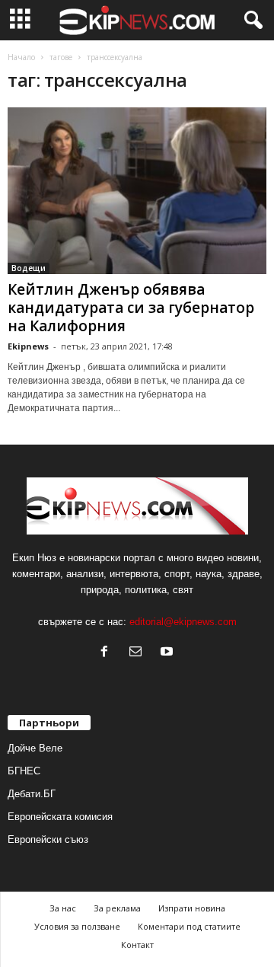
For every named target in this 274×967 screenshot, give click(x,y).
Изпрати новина (191, 908)
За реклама (117, 908)
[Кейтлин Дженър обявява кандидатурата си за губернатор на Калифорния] (137, 190)
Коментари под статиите (189, 926)
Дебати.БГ (32, 793)
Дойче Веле (35, 748)
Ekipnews (28, 346)
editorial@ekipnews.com (183, 621)
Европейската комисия (60, 816)
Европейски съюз (48, 839)
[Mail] (139, 653)
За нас (62, 908)
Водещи (28, 268)
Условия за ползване (77, 926)
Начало (21, 57)
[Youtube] (169, 653)
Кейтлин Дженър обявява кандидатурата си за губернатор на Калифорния (131, 307)
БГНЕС (24, 771)
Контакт (137, 944)
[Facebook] (107, 653)
